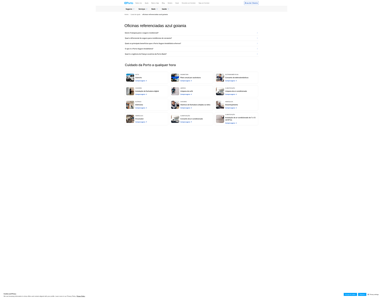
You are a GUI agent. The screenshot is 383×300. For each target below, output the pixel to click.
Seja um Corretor (204, 3)
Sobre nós (138, 3)
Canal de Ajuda (135, 14)
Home (126, 14)
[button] (373, 294)
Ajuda (146, 3)
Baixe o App (155, 3)
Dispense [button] (362, 294)
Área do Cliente (251, 3)
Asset (177, 3)
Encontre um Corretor (189, 3)
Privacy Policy (81, 296)
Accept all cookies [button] (350, 294)
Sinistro (170, 3)
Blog (163, 3)
